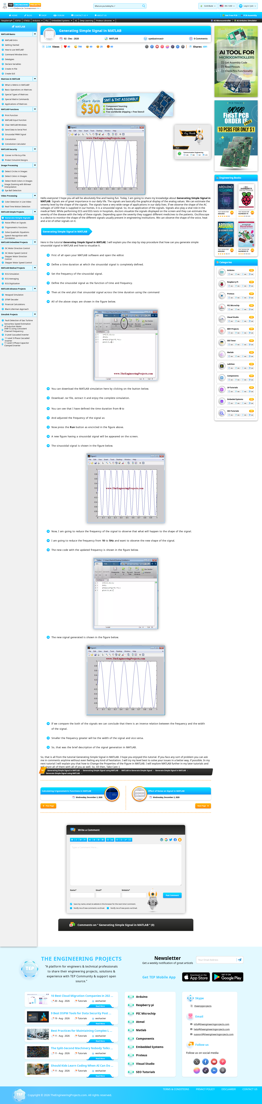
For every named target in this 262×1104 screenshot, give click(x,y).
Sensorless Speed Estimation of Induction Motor (17, 325)
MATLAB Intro (11, 40)
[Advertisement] (126, 68)
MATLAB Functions (10, 109)
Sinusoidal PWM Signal (15, 134)
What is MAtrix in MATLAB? (17, 85)
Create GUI (10, 73)
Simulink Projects (9, 314)
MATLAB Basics (8, 34)
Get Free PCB (231, 15)
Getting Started (12, 45)
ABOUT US (102, 15)
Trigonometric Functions (16, 227)
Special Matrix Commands (17, 99)
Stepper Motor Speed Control (18, 262)
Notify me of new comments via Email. (89, 908)
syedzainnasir (156, 38)
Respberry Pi (232, 282)
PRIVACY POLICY (205, 1089)
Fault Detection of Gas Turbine (19, 320)
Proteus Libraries (104, 20)
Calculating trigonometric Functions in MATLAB (66, 791)
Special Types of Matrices (16, 94)
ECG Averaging (12, 278)
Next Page (201, 806)
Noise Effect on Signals (15, 222)
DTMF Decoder (11, 299)
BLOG (29, 15)
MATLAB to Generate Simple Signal (136, 770)
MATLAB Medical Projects (13, 268)
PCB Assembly (250, 15)
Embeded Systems (235, 399)
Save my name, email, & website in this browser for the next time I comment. (105, 904)
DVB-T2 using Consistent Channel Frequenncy (15, 330)
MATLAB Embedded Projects (14, 242)
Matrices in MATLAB (10, 79)
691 (205, 46)
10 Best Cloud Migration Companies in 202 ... (82, 996)
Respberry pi (145, 1005)
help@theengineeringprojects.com (212, 1029)
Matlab (230, 352)
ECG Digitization (12, 283)
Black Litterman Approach (17, 309)
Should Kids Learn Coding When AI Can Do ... (82, 1065)
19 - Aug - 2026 (62, 1018)
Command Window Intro (16, 54)
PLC (47, 20)
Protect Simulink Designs (16, 160)
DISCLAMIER (228, 1089)
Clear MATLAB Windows (16, 125)
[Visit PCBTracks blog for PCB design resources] (236, 170)
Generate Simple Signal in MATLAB (170, 770)
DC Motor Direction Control (17, 248)
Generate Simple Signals (17, 217)
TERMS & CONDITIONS (176, 1089)
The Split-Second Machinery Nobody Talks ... (82, 1048)
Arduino (36, 20)
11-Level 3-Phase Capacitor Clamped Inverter (16, 344)
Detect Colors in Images (16, 176)
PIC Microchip (233, 305)
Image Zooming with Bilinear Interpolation (18, 186)
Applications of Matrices (16, 104)
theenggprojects (203, 1005)
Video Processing (9, 195)
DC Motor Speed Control (16, 253)
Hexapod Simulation (14, 294)
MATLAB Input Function (15, 120)
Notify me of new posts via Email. (124, 908)
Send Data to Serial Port (16, 129)
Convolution (10, 139)
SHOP (43, 15)
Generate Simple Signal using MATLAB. (63, 773)
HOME (14, 15)
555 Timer (231, 340)
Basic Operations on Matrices (18, 89)
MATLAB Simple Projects (12, 212)
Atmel (140, 1022)
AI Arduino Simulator (247, 20)
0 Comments (201, 38)
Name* (73, 890)
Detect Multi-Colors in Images (18, 181)
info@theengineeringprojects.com (211, 1024)
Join (251, 6)
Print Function (11, 115)
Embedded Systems (61, 20)
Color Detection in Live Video (18, 201)
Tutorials (82, 1000)
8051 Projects (233, 329)
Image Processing (9, 165)
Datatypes (9, 59)
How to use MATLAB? (14, 49)
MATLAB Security (9, 149)
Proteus (230, 293)
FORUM (60, 15)
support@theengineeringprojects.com (213, 1034)
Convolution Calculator (15, 144)
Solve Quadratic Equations (17, 232)
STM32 (27, 20)
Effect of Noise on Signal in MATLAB (166, 791)
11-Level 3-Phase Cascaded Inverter (17, 339)
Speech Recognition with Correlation (16, 237)
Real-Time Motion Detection (17, 206)
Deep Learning (86, 20)
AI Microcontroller (222, 20)
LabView (231, 364)
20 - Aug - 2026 (62, 1000)
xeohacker (100, 1000)
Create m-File (11, 69)
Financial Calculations (15, 304)
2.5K (48, 46)
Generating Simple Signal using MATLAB (100, 770)
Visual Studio (233, 317)
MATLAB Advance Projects (13, 288)
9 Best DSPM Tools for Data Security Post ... (81, 1013)
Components (233, 376)
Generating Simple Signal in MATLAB (63, 770)
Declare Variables (13, 64)
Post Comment (172, 895)
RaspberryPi (6, 20)
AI (76, 20)
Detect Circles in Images (16, 171)
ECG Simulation (12, 274)
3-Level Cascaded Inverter (17, 334)
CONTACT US (249, 1089)
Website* (126, 890)
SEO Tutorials (233, 411)
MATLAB (113, 38)
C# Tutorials (232, 387)
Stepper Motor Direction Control (16, 258)
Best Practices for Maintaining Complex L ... (81, 1031)
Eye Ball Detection (13, 190)
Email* (99, 890)
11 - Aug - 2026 (62, 1035)
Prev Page (50, 806)
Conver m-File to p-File (15, 155)
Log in (246, 6)
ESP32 (18, 20)
